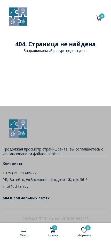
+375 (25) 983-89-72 (20, 172)
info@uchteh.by (15, 186)
